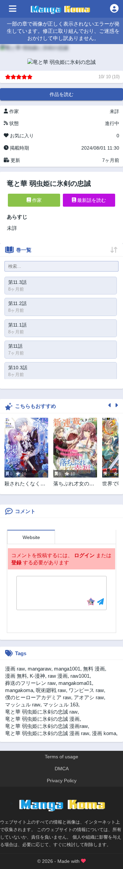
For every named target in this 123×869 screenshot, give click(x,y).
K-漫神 (37, 676)
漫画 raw (15, 669)
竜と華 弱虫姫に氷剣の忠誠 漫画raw (46, 726)
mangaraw (39, 669)
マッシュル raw (22, 704)
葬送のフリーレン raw (30, 683)
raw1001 (80, 676)
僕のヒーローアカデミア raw (38, 697)
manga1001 (67, 669)
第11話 (15, 346)
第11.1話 (17, 325)
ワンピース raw (86, 690)
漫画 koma (104, 733)
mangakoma (19, 690)
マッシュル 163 (60, 704)
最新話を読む (91, 200)
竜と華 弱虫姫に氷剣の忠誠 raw (41, 712)
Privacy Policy (62, 780)
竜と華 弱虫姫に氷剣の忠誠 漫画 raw (47, 733)
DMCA (62, 768)
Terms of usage (61, 756)
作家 (36, 200)
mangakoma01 (75, 683)
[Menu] (12, 9)
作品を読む (61, 94)
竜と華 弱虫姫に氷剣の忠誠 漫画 (42, 719)
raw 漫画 (58, 676)
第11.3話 (17, 282)
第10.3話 (17, 367)
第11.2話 (17, 303)
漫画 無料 (16, 676)
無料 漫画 (94, 669)
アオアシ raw (89, 697)
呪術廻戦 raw (51, 690)
